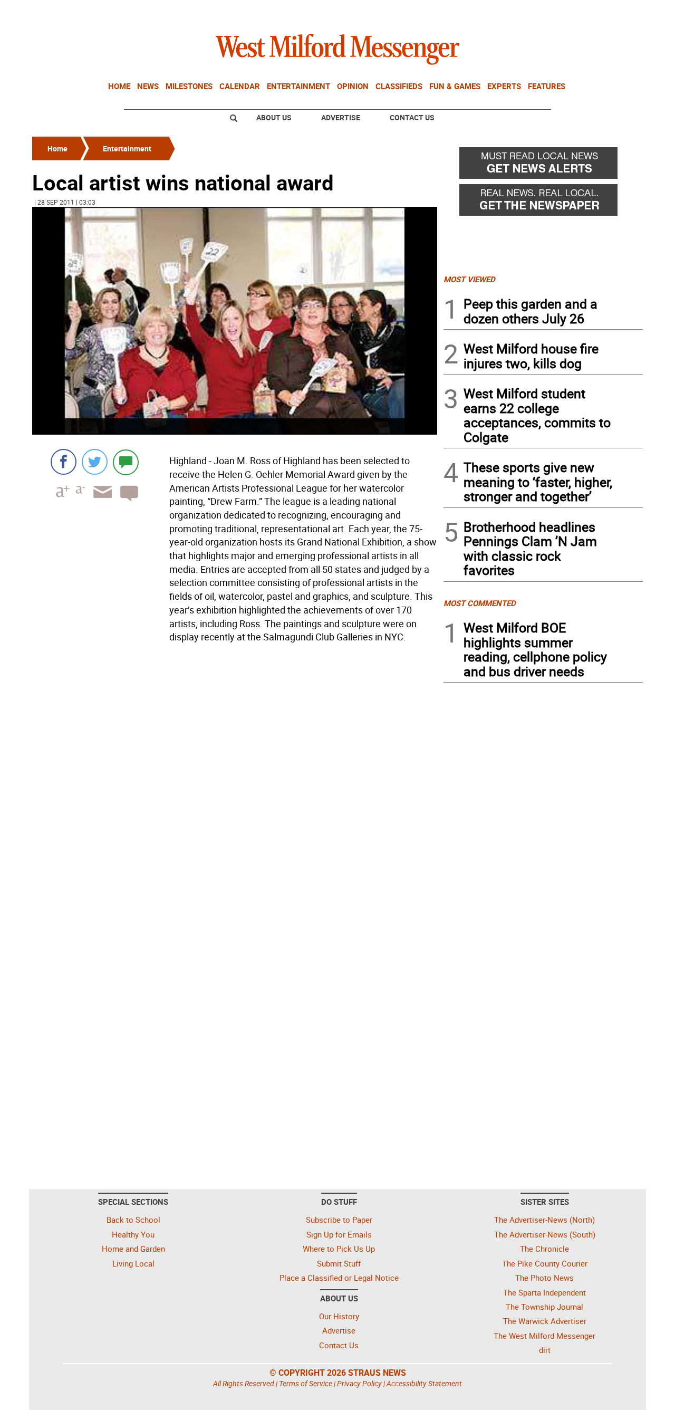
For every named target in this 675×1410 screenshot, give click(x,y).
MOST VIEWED (469, 279)
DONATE (617, 12)
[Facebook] (63, 462)
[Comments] (126, 462)
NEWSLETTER (558, 12)
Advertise (340, 117)
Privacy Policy (359, 1383)
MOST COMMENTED (479, 603)
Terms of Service (305, 1383)
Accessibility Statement (424, 1383)
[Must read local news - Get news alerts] (543, 165)
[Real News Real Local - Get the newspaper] (543, 202)
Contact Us (412, 117)
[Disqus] (234, 781)
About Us (274, 117)
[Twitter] (95, 462)
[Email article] (99, 501)
